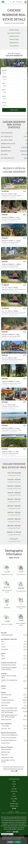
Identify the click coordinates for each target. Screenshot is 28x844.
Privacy (14, 796)
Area (14, 794)
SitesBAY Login (14, 806)
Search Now (14, 110)
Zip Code (14, 789)
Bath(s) (4, 89)
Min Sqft (4, 96)
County (14, 784)
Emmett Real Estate (14, 779)
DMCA (14, 801)
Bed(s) (3, 83)
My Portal (19, 1)
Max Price (4, 77)
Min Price (4, 70)
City (14, 786)
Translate (24, 834)
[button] (25, 2)
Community (14, 791)
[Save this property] (25, 179)
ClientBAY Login (14, 803)
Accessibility (14, 798)
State (14, 781)
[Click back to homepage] (2, 1)
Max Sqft (4, 102)
